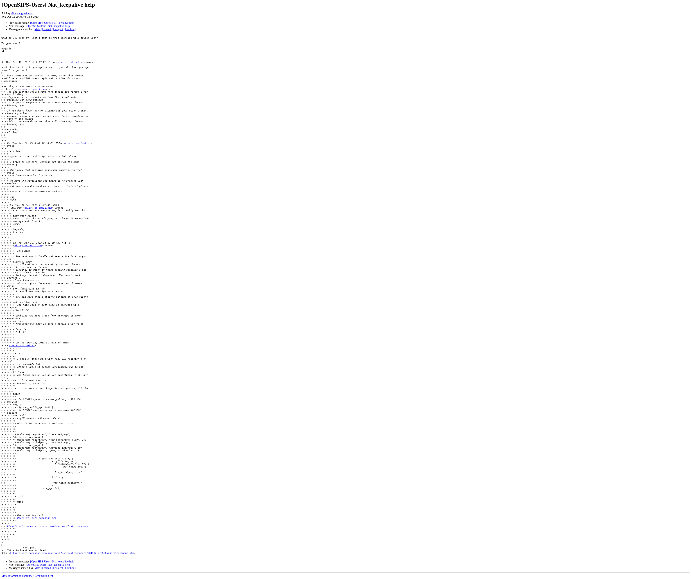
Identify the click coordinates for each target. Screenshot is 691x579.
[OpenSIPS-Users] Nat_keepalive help (52, 22)
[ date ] (38, 29)
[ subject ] (58, 29)
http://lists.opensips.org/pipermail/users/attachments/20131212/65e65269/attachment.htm (72, 553)
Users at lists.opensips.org (36, 518)
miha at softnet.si (70, 62)
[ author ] (70, 29)
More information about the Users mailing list (27, 575)
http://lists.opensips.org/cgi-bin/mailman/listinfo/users (47, 526)
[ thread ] (47, 29)
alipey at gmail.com (22, 13)
